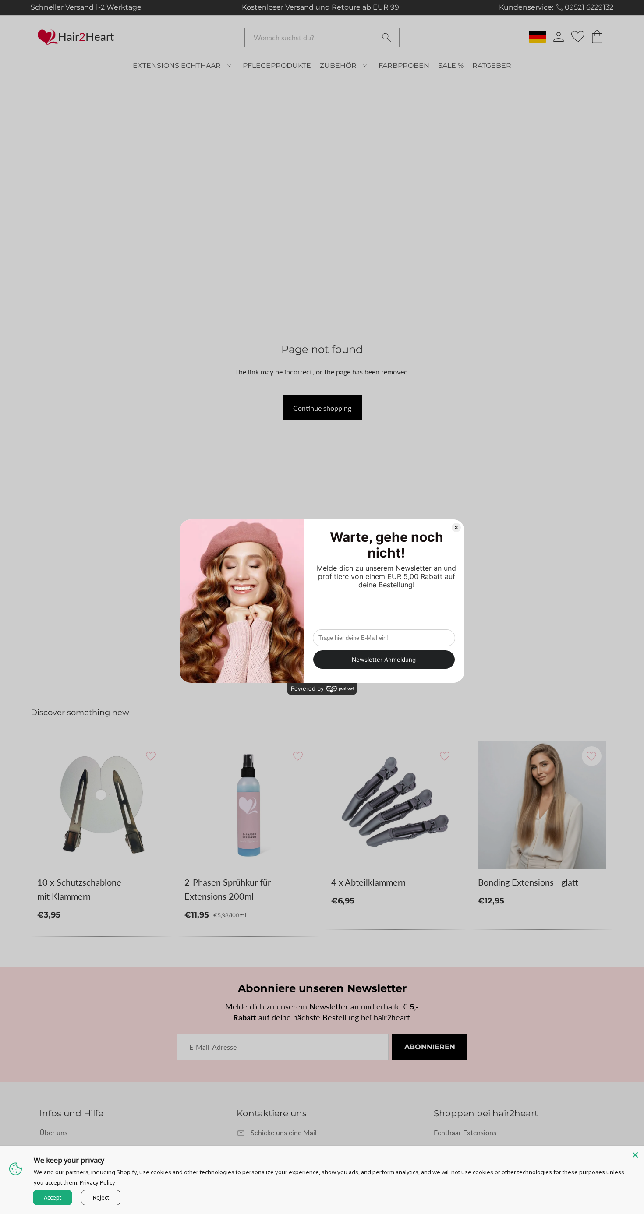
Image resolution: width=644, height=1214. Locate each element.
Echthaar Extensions (465, 1132)
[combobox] (322, 37)
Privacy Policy (97, 1182)
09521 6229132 (589, 7)
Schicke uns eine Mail (284, 1132)
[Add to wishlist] (151, 756)
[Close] (635, 1154)
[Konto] (558, 36)
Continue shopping (322, 408)
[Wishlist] (577, 36)
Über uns (53, 1132)
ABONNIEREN (429, 1047)
